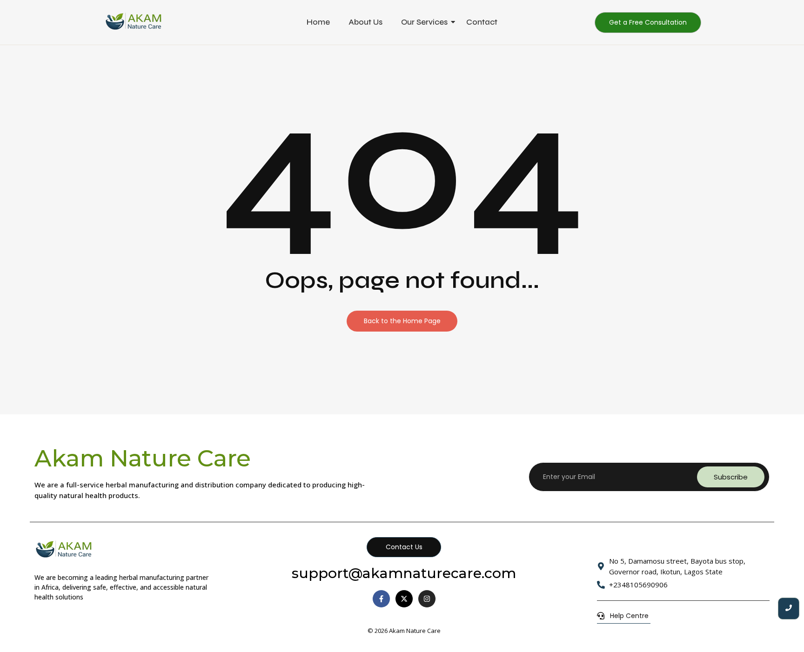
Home (318, 22)
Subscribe (731, 477)
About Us (365, 22)
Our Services (424, 22)
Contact (481, 22)
